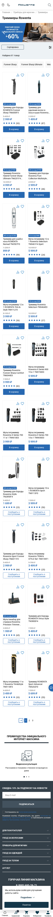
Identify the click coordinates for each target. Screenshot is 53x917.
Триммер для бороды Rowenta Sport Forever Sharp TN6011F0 (13, 556)
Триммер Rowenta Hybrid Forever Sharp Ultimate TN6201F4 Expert (12, 177)
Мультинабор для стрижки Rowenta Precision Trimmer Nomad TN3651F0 (11, 623)
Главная (6, 12)
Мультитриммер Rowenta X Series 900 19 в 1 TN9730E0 (38, 369)
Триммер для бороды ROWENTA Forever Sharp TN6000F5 (13, 110)
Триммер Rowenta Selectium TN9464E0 (37, 305)
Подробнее (26, 897)
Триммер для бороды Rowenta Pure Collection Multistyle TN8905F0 (38, 177)
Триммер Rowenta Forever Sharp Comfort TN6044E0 (13, 373)
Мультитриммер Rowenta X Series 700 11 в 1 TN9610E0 (13, 435)
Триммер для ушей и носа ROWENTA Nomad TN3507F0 (13, 241)
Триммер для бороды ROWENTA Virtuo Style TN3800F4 (38, 618)
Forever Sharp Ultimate (31, 64)
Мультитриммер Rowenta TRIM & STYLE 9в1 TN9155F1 (38, 556)
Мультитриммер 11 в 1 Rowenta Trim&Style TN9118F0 (13, 684)
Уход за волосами (12, 838)
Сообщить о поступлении (14, 513)
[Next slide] (49, 32)
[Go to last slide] (3, 32)
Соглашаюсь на (20, 812)
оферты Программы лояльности (16, 820)
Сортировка (13, 47)
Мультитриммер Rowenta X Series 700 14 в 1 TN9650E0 (38, 435)
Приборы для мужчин (23, 12)
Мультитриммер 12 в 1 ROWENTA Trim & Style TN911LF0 (13, 307)
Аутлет (6, 868)
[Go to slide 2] (27, 40)
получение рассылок (27, 812)
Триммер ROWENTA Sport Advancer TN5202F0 (37, 684)
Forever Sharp (10, 64)
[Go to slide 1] (25, 40)
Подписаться (26, 804)
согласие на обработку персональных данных (26, 817)
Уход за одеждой (12, 853)
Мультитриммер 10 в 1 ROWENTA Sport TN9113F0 (38, 490)
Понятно (26, 905)
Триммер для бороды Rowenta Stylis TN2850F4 (13, 494)
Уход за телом (10, 860)
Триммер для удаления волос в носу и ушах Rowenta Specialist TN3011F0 (38, 111)
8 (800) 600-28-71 (26, 885)
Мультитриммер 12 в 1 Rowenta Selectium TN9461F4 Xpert (38, 241)
